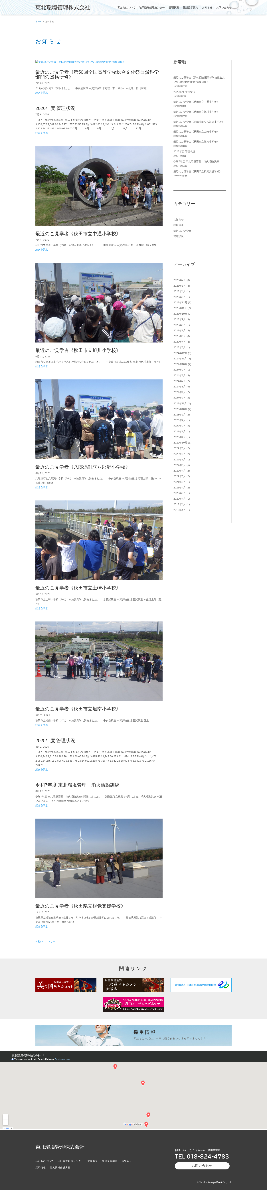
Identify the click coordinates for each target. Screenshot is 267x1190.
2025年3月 (179, 347)
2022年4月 (179, 470)
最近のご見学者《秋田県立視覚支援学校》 (80, 906)
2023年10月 (180, 409)
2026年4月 (179, 291)
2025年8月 (179, 325)
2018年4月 (179, 509)
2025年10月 (180, 313)
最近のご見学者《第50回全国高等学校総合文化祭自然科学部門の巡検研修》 (97, 74)
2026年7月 (179, 280)
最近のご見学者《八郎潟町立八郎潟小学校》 (82, 467)
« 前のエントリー (45, 941)
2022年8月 (179, 453)
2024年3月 (179, 397)
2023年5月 (179, 431)
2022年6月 (179, 465)
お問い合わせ (224, 7)
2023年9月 (179, 414)
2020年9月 (179, 493)
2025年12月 (180, 302)
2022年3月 (179, 476)
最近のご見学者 (182, 230)
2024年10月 (180, 364)
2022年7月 (179, 459)
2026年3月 (179, 297)
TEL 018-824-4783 (202, 1156)
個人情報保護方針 (60, 1167)
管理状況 (174, 7)
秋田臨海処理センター (152, 7)
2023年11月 (180, 403)
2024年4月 (179, 392)
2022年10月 (180, 442)
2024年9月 (179, 369)
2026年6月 (179, 285)
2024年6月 (179, 386)
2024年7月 (179, 381)
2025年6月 (179, 336)
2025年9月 (179, 319)
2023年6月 (179, 425)
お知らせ (207, 7)
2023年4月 (179, 437)
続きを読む (41, 92)
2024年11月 (180, 358)
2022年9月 (179, 448)
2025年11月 (180, 308)
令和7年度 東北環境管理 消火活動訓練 (77, 785)
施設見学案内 (190, 7)
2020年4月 (179, 498)
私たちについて (126, 7)
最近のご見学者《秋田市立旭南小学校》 (78, 709)
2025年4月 (179, 341)
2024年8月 (179, 375)
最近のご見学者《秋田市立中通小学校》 (78, 233)
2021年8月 (179, 481)
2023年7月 (179, 420)
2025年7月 (179, 330)
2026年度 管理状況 (55, 108)
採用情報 (178, 225)
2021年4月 (179, 487)
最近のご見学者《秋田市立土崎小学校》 (78, 588)
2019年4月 (179, 504)
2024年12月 (180, 353)
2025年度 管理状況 (55, 740)
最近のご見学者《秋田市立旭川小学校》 (78, 350)
